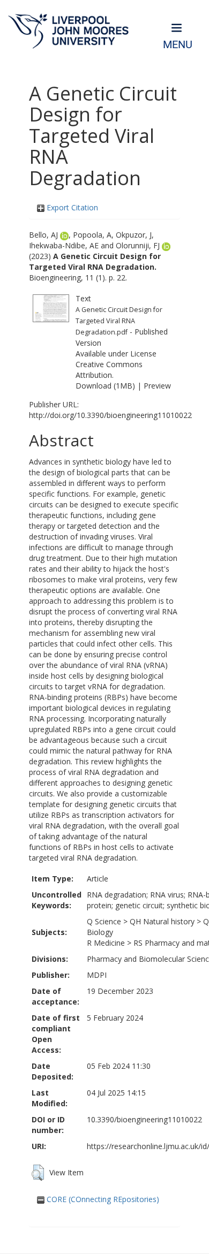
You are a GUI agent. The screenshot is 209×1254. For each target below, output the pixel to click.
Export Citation (71, 207)
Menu (177, 45)
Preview (157, 386)
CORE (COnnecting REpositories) (101, 1199)
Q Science (104, 921)
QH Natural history (162, 921)
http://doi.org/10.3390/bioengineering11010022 (110, 415)
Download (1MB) (105, 386)
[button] (38, 1173)
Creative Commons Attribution (109, 369)
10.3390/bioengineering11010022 (144, 1119)
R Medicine (106, 943)
